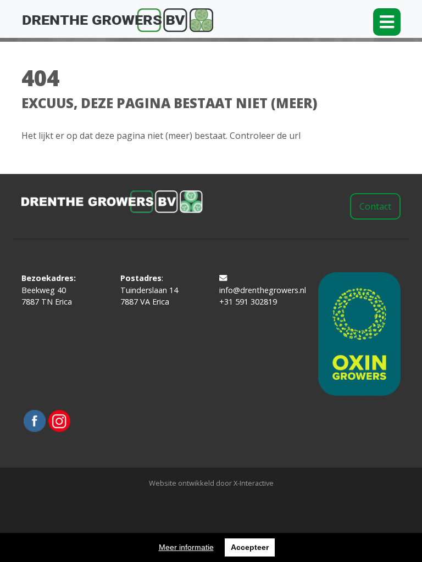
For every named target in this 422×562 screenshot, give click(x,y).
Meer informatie (186, 547)
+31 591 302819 (248, 301)
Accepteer (250, 547)
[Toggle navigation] (387, 22)
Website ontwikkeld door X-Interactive (211, 483)
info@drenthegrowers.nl (260, 290)
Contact (375, 206)
